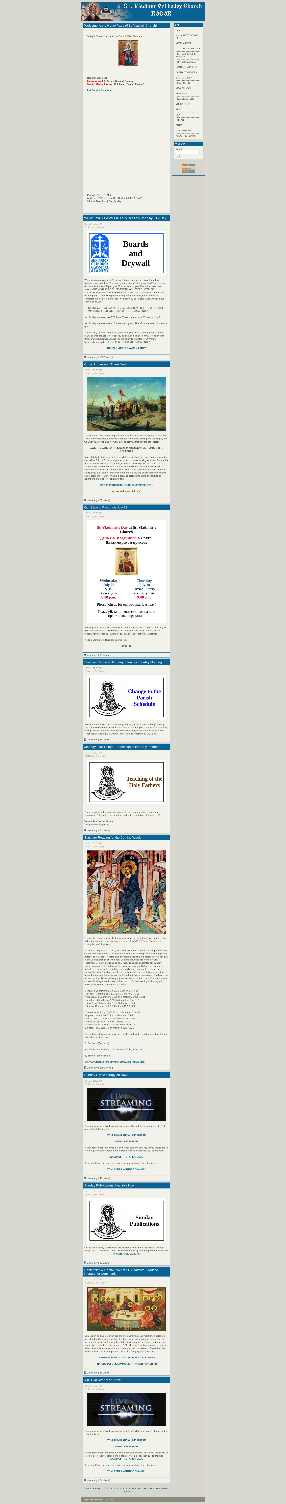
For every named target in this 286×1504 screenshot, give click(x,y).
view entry (92, 357)
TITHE (179, 125)
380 (134, 1488)
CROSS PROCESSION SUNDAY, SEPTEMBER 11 (126, 485)
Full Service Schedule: (99, 90)
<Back (97, 1488)
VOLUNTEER (183, 104)
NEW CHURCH (183, 83)
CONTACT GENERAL (187, 72)
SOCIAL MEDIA (184, 77)
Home (179, 30)
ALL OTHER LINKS (186, 135)
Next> (165, 1488)
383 (152, 1488)
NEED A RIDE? (183, 43)
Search (181, 143)
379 (128, 1488)
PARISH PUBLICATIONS (126, 1253)
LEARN (179, 114)
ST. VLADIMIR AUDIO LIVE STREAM (126, 1135)
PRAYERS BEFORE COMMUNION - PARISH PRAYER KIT (126, 1363)
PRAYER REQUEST (186, 61)
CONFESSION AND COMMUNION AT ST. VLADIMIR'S (126, 1357)
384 (158, 1488)
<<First (89, 1488)
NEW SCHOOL (183, 88)
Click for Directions (97, 201)
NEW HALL (181, 93)
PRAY (179, 109)
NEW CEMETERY (185, 98)
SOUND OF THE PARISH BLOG (126, 1157)
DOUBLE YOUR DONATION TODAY (126, 348)
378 (122, 1488)
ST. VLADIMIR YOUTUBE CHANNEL (126, 1169)
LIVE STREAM (183, 130)
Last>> (126, 1491)
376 (110, 1488)
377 (116, 1488)
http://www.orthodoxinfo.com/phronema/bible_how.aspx (113, 1049)
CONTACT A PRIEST (186, 67)
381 (140, 1488)
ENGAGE (180, 120)
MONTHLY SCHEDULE (188, 48)
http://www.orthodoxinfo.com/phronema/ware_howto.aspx (114, 1061)
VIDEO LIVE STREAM (126, 1141)
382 (146, 1488)
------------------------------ (188, 32)
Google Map (115, 201)
